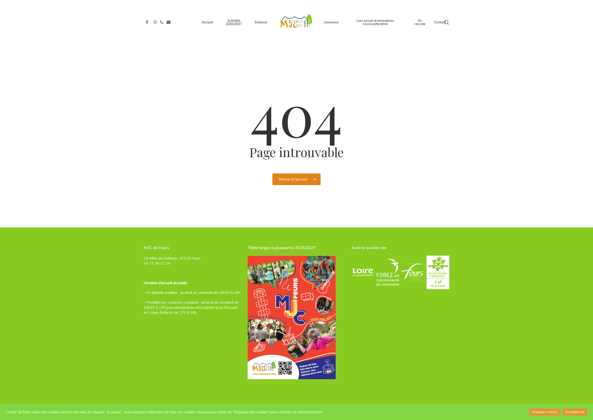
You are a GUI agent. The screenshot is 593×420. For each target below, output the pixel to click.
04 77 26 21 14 (157, 263)
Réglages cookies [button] (544, 412)
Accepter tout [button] (574, 412)
